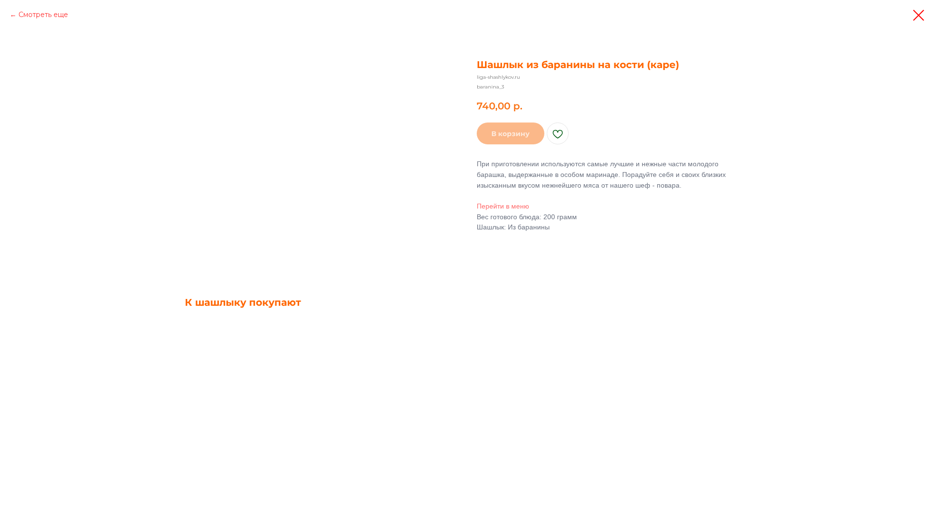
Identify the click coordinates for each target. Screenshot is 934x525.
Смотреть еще (43, 14)
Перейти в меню (503, 206)
